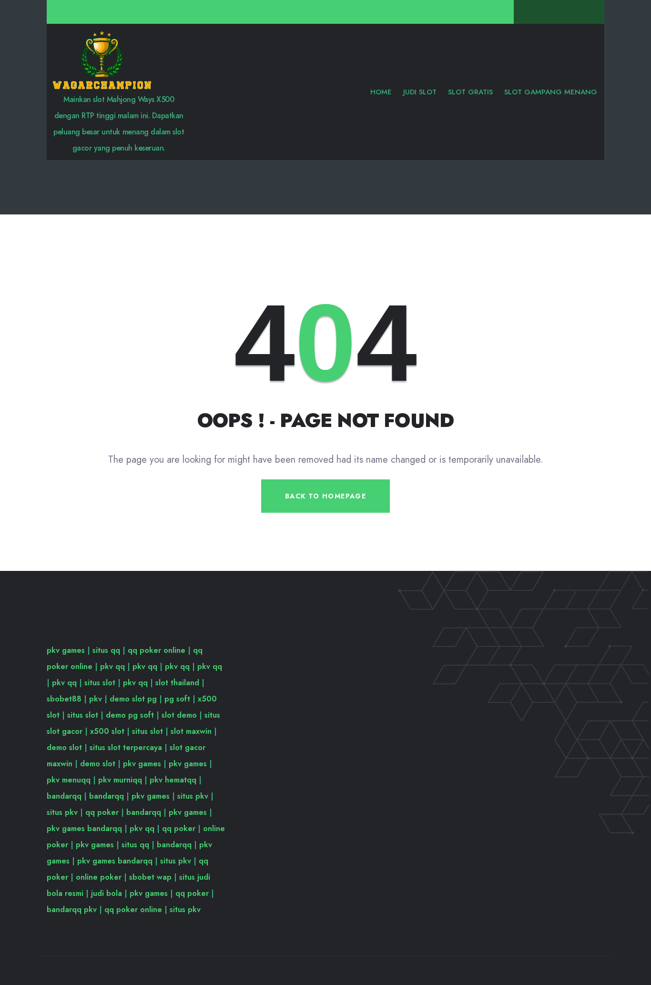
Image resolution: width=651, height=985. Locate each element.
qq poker (102, 812)
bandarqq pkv (72, 909)
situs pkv (192, 796)
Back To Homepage (325, 496)
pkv (95, 698)
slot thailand (177, 682)
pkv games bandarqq (84, 828)
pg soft (177, 698)
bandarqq (64, 796)
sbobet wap (150, 877)
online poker (99, 877)
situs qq (106, 650)
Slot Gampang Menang (550, 92)
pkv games (66, 650)
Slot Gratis (470, 92)
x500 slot (107, 731)
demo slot (64, 747)
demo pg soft (130, 715)
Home (381, 92)
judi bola (106, 893)
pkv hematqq (173, 779)
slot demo (179, 715)
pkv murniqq (120, 779)
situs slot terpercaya (126, 747)
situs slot (99, 682)
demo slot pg (133, 698)
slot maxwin (191, 731)
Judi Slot (420, 92)
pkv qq (112, 666)
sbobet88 (64, 698)
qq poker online (156, 650)
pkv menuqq (69, 779)
